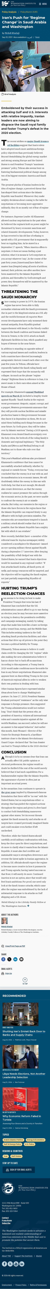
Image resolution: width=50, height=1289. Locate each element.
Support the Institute (23, 1256)
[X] (9, 959)
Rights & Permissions (38, 1285)
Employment (7, 1285)
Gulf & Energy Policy (12, 1144)
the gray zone (8, 792)
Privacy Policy (21, 1285)
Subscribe (6, 1223)
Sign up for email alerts (20, 1169)
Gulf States (16, 1156)
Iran (5, 1156)
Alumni (39, 1256)
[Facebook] (3, 959)
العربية (29, 37)
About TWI (6, 1256)
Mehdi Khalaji (12, 33)
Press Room (7, 1220)
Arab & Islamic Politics (13, 1140)
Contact (5, 1218)
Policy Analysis (9, 12)
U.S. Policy (29, 1144)
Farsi (37, 37)
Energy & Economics (35, 1140)
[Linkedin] (15, 959)
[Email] (21, 959)
